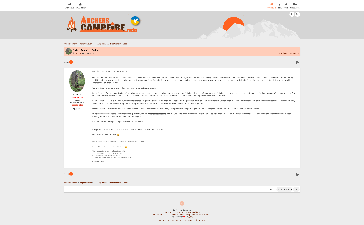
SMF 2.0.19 (169, 212)
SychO (190, 217)
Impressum (164, 220)
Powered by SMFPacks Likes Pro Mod (195, 214)
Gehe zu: (273, 189)
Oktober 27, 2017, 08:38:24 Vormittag (109, 71)
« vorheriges (284, 53)
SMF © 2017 (180, 212)
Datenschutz (177, 220)
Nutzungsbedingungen (195, 220)
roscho (78, 53)
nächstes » (294, 53)
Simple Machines (193, 212)
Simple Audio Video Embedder (165, 214)
